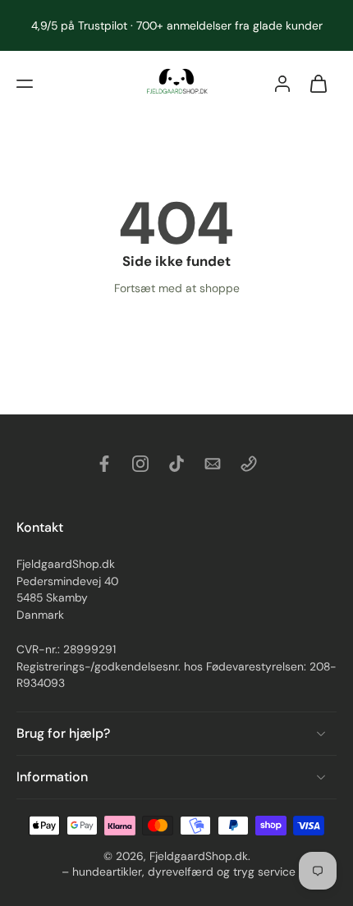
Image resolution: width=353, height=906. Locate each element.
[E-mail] (213, 464)
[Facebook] (104, 464)
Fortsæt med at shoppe (177, 288)
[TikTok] (176, 464)
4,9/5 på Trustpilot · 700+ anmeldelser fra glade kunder (177, 25)
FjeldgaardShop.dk (198, 856)
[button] (25, 83)
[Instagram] (140, 464)
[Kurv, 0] (318, 84)
